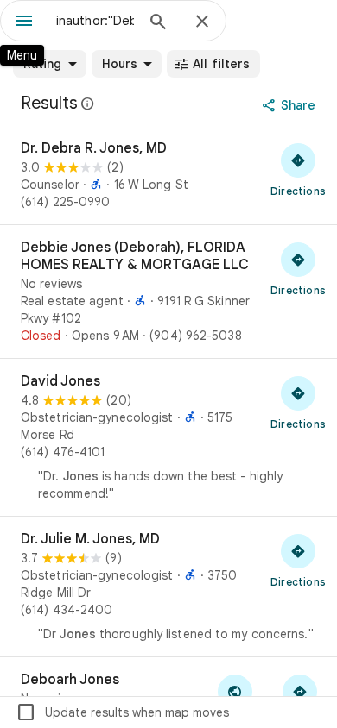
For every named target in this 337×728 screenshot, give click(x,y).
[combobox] (95, 20)
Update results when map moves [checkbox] (122, 712)
